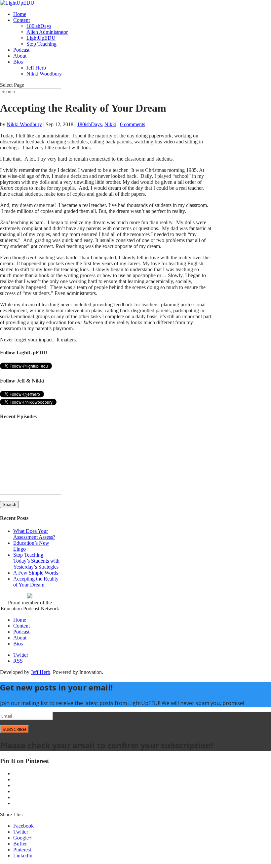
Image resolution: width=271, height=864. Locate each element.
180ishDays (38, 26)
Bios (18, 62)
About (19, 56)
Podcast (21, 50)
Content (21, 20)
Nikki (110, 124)
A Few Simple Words (35, 573)
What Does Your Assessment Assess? (34, 534)
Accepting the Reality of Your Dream (35, 581)
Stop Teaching (41, 44)
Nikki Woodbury (44, 73)
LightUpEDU (41, 38)
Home (19, 14)
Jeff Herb (36, 68)
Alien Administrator (47, 32)
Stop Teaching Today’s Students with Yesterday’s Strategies (36, 561)
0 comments (132, 124)
